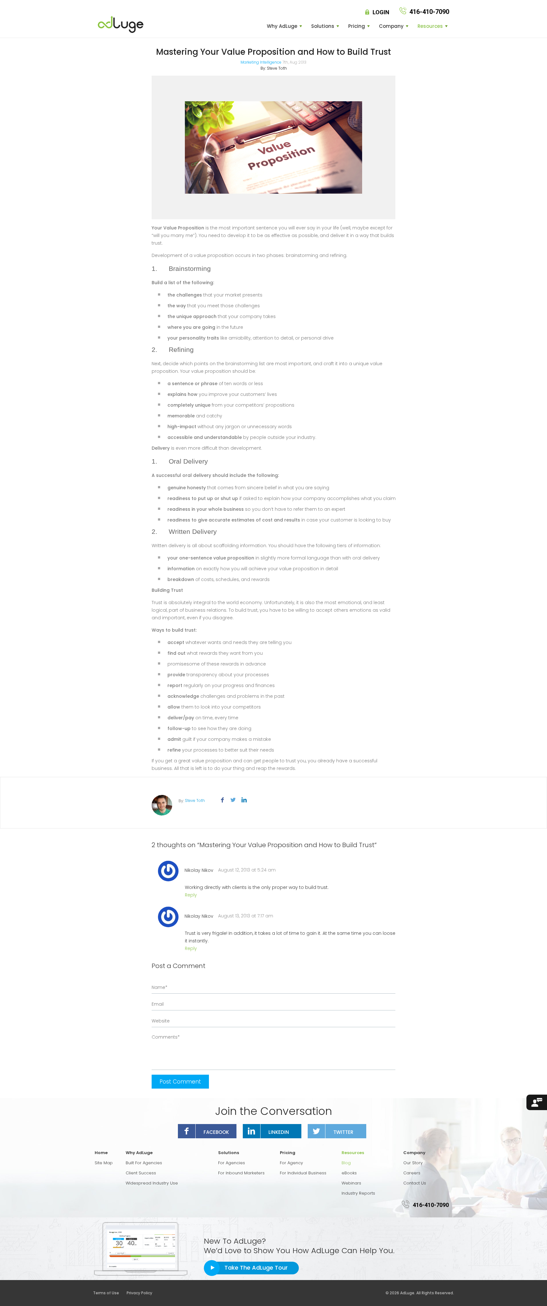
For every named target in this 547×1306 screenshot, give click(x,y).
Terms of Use (109, 1293)
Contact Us (414, 1183)
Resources (430, 26)
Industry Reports (358, 1193)
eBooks (349, 1173)
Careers (411, 1173)
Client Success (141, 1173)
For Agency (291, 1163)
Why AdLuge (282, 26)
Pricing (356, 26)
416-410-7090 (431, 1205)
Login (381, 12)
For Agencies (231, 1163)
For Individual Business (303, 1173)
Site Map (104, 1163)
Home (101, 1153)
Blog (346, 1163)
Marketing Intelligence (261, 62)
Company (391, 26)
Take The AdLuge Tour (256, 1268)
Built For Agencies (144, 1163)
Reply (191, 895)
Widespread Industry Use (152, 1183)
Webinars (351, 1183)
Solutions (322, 26)
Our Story (413, 1163)
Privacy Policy (139, 1293)
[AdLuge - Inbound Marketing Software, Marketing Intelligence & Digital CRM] (120, 24)
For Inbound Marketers (241, 1173)
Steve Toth (277, 68)
